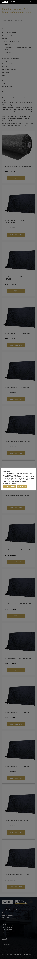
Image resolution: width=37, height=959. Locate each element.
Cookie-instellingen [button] (9, 486)
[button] (34, 2)
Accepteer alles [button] (22, 486)
